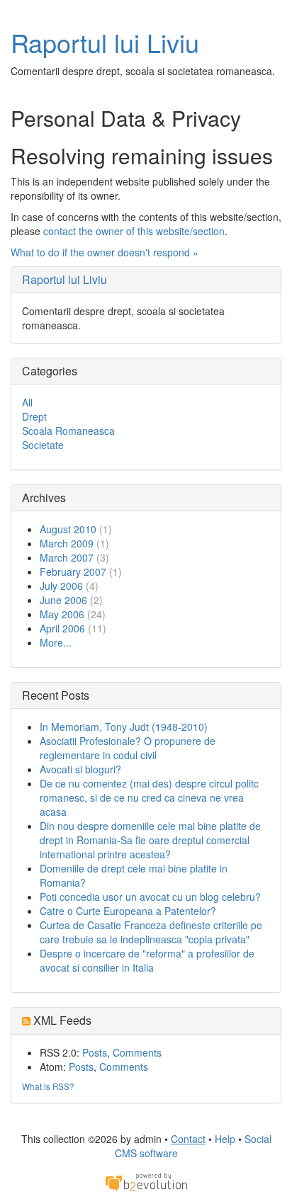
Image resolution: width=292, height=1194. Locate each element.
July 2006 (61, 586)
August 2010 (68, 529)
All (27, 402)
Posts (94, 1052)
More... (56, 642)
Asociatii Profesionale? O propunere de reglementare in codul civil (127, 748)
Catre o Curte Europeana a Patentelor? (128, 911)
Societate (43, 445)
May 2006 (62, 614)
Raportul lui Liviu (105, 42)
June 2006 (63, 600)
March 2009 (67, 543)
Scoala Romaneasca (68, 430)
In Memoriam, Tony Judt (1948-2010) (124, 727)
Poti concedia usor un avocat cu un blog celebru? (150, 896)
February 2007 (73, 571)
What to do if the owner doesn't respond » (104, 252)
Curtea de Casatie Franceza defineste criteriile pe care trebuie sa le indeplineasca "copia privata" (151, 932)
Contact (188, 1139)
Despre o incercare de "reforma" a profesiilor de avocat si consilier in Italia (147, 960)
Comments (137, 1052)
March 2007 (67, 557)
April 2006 (62, 628)
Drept (34, 416)
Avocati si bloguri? (80, 769)
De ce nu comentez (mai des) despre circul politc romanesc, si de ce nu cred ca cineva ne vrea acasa (149, 797)
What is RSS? (48, 1086)
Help (225, 1139)
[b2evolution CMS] (146, 1181)
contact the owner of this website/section (134, 231)
